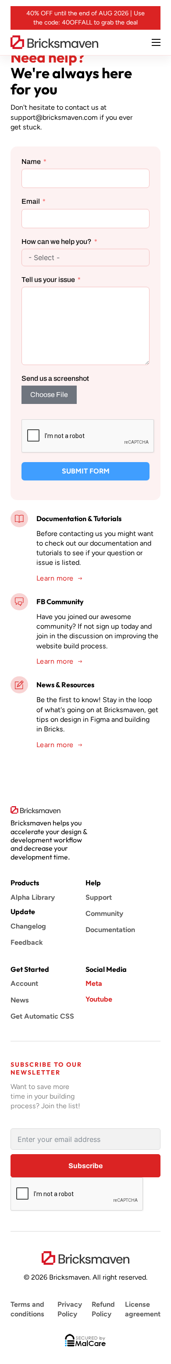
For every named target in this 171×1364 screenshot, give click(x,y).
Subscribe (85, 1165)
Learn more (55, 578)
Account (24, 983)
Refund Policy (103, 1309)
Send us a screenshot (55, 378)
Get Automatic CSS (42, 1016)
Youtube (99, 999)
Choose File (49, 394)
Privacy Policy (69, 1309)
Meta (94, 983)
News (20, 1000)
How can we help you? (56, 241)
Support (99, 897)
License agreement (142, 1309)
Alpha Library (33, 897)
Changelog (28, 926)
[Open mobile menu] (156, 42)
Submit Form (86, 471)
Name (31, 161)
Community (104, 913)
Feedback (27, 942)
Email (30, 201)
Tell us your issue (48, 279)
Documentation (110, 930)
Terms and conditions (27, 1309)
